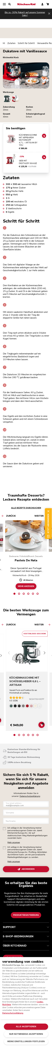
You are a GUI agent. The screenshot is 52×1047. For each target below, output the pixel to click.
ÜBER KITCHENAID (15, 945)
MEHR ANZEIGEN (26, 586)
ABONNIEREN (28, 869)
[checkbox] (4, 828)
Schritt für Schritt (26, 43)
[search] (10, 4)
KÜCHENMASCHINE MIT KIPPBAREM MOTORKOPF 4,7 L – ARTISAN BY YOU (28, 140)
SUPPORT (9, 927)
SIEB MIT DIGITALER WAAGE (28, 162)
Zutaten (11, 43)
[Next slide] (44, 653)
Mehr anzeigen (14, 843)
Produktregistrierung (26, 915)
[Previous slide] (9, 653)
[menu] (4, 4)
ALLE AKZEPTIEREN (26, 1026)
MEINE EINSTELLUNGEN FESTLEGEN (26, 1041)
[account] (42, 4)
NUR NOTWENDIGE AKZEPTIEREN (26, 1034)
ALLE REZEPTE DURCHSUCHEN (26, 508)
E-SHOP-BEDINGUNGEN (18, 936)
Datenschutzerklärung (30, 796)
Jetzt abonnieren (48, 523)
